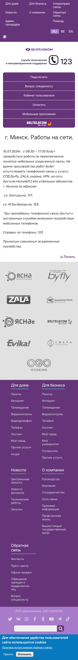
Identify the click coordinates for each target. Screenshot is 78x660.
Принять (9, 654)
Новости (11, 12)
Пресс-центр (19, 565)
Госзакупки (50, 451)
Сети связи (49, 499)
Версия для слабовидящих (4, 38)
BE (63, 31)
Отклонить (25, 654)
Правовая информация (50, 507)
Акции (15, 454)
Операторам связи (61, 5)
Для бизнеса (37, 3)
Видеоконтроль (21, 414)
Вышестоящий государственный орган (54, 529)
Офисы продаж (21, 572)
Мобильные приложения (39, 114)
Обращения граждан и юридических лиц (20, 584)
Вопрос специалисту (39, 86)
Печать (69, 257)
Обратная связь (59, 14)
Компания (48, 485)
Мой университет (50, 442)
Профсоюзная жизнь (51, 517)
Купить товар (39, 123)
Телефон (17, 427)
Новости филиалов (17, 490)
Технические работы (20, 501)
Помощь (58, 21)
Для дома (11, 3)
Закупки (16, 509)
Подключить (39, 77)
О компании (37, 12)
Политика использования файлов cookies (27, 647)
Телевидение (20, 407)
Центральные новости (20, 480)
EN (71, 31)
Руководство (51, 479)
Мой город (18, 440)
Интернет (17, 400)
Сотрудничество (53, 492)
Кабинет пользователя (39, 95)
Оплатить (39, 104)
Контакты (17, 559)
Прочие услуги (21, 447)
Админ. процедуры (12, 22)
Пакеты (16, 394)
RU (55, 31)
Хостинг (16, 434)
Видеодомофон (21, 420)
